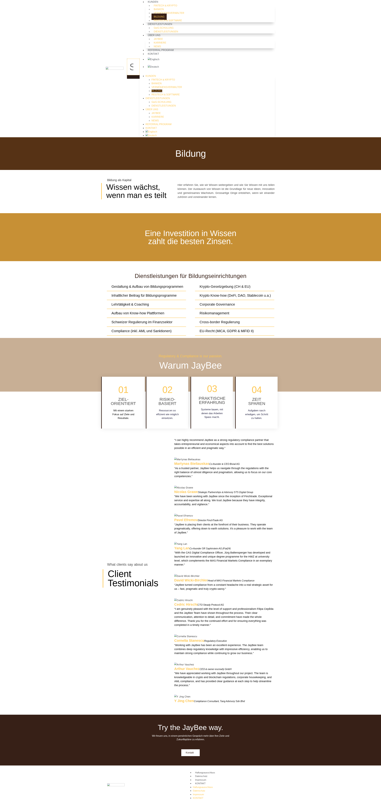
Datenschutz (201, 776)
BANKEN (159, 9)
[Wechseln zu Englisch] (210, 59)
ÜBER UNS (154, 35)
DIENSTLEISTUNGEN (160, 24)
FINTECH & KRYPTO (165, 5)
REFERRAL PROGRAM (161, 50)
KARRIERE (160, 42)
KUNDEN (151, 76)
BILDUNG (159, 16)
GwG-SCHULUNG (164, 28)
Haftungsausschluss (205, 772)
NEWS (157, 46)
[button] (133, 77)
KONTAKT (153, 54)
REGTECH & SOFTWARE (168, 20)
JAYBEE (158, 39)
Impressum (200, 780)
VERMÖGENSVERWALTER (169, 13)
